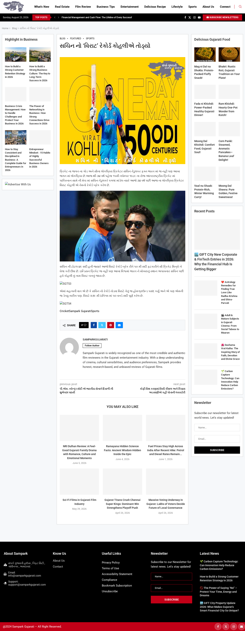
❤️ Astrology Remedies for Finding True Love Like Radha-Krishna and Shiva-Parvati (229, 292)
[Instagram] (194, 17)
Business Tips (106, 6)
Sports (192, 6)
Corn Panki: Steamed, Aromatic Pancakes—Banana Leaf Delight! (226, 150)
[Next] (58, 17)
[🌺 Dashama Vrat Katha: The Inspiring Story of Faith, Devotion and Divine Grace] (205, 351)
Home (5, 28)
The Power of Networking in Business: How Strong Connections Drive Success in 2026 (39, 115)
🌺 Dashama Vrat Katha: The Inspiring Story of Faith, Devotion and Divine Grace (230, 351)
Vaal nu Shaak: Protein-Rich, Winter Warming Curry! (204, 191)
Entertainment (130, 6)
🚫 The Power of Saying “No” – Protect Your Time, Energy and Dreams (218, 591)
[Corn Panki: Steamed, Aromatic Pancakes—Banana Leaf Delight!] (229, 129)
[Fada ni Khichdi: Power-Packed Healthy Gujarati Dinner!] (205, 92)
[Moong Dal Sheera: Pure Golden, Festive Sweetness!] (229, 174)
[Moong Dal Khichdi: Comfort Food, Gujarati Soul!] (205, 129)
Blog (14, 28)
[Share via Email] (119, 325)
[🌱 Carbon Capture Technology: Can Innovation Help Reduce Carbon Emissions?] (205, 377)
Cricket (64, 311)
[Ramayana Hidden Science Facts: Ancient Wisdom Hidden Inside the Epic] (122, 428)
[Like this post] (85, 325)
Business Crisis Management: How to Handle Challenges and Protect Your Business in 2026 (15, 115)
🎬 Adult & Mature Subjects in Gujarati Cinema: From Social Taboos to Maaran (230, 324)
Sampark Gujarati (80, 311)
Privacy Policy (111, 562)
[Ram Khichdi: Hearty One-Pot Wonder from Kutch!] (229, 92)
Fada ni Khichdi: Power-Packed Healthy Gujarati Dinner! (204, 109)
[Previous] (54, 17)
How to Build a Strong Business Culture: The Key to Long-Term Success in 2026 (39, 73)
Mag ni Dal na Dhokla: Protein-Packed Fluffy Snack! (204, 72)
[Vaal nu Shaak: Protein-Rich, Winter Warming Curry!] (205, 174)
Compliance (109, 580)
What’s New (41, 6)
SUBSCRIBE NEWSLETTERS (223, 17)
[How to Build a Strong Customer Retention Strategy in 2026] (15, 54)
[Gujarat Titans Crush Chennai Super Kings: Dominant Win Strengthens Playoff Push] (122, 481)
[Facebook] (185, 17)
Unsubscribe (110, 591)
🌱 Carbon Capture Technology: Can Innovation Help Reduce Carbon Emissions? (230, 380)
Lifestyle (177, 6)
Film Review (83, 6)
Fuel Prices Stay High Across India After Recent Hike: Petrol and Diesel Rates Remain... (165, 450)
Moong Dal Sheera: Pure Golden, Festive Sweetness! (228, 191)
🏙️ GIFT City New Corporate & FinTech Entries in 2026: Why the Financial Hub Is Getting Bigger (215, 261)
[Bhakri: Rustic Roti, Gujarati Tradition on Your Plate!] (229, 54)
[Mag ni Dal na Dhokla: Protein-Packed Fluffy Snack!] (205, 54)
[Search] (240, 6)
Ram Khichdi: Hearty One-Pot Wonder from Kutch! (228, 109)
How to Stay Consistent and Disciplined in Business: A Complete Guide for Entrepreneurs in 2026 (15, 160)
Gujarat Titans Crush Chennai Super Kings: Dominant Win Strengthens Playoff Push (122, 503)
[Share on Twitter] (102, 325)
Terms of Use (110, 568)
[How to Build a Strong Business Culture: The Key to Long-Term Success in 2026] (40, 54)
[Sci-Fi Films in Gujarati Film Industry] (79, 481)
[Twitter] (189, 17)
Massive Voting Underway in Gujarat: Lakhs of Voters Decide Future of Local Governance (165, 503)
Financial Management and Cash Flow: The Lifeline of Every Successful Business (103, 17)
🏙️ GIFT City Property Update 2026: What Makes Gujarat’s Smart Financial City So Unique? (219, 606)
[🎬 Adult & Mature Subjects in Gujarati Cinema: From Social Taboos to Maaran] (205, 321)
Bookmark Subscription (117, 585)
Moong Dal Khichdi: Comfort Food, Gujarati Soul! (204, 147)
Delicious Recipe (155, 6)
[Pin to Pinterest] (110, 325)
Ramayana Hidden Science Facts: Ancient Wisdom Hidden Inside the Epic (122, 450)
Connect (225, 6)
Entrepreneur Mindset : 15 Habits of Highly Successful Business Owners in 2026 (39, 158)
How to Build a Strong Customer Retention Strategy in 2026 (15, 71)
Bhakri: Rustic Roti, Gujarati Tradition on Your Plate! (229, 72)
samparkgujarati (95, 339)
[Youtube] (199, 17)
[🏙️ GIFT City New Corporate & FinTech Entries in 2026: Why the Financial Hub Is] (217, 234)
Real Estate (62, 6)
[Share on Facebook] (94, 325)
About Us (208, 6)
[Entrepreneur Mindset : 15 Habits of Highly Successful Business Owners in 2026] (40, 137)
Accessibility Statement (117, 574)
